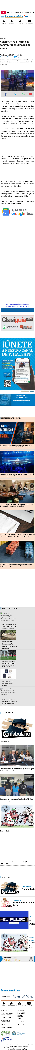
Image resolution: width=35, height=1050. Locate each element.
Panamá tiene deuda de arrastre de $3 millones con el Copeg (17, 863)
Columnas (5, 877)
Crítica (21, 1010)
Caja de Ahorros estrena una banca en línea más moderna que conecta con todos (17, 475)
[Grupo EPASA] (7, 1040)
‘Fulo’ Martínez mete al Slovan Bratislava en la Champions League (9, 626)
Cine (19, 1019)
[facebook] (19, 996)
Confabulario (5, 742)
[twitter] (23, 996)
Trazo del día (4, 831)
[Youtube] (27, 996)
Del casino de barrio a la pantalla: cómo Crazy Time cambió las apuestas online (16, 505)
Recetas (21, 1022)
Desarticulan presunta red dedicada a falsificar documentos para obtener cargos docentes (16, 800)
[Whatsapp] (14, 996)
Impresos (21, 1025)
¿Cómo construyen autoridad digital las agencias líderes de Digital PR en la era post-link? (17, 535)
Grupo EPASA (6, 1024)
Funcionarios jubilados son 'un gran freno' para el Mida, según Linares (17, 769)
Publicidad (5, 1021)
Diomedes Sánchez (6, 57)
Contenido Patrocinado (11, 418)
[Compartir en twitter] (15, 94)
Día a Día (21, 1013)
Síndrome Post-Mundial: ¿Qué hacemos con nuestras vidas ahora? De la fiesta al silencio (16, 446)
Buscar (4, 1010)
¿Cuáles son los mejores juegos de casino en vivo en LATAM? (16, 565)
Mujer (20, 1016)
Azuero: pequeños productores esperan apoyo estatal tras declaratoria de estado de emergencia (9, 644)
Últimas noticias (9, 608)
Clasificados (6, 1017)
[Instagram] (32, 996)
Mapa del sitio (7, 1014)
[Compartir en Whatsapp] (23, 94)
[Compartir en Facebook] (5, 94)
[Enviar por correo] (30, 94)
